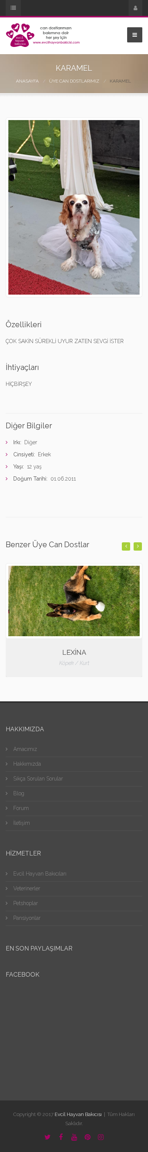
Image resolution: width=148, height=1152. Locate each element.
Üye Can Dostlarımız (74, 81)
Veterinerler (26, 888)
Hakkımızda (27, 764)
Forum (21, 808)
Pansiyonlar (27, 918)
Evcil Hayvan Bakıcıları (39, 874)
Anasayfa (27, 81)
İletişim (21, 823)
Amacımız (25, 749)
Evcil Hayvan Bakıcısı (78, 1114)
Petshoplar (25, 903)
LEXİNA (74, 652)
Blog (18, 793)
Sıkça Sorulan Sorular (38, 779)
